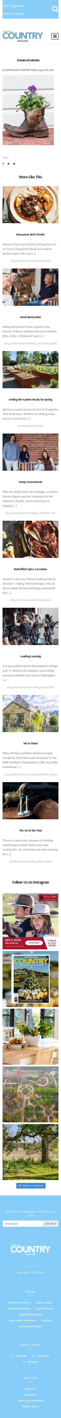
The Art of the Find (30, 830)
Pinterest (32, 1361)
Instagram (43, 1355)
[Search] (55, 9)
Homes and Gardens (30, 1314)
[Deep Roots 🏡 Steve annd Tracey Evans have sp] (30, 1152)
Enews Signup (13, 14)
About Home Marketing (22, 1320)
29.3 (13, 261)
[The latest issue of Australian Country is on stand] (30, 979)
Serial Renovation (30, 317)
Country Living (44, 1308)
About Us (30, 1388)
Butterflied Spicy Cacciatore (30, 569)
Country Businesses (19, 1302)
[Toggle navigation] (55, 36)
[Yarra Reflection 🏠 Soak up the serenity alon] (30, 1094)
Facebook (21, 1355)
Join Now (50, 1223)
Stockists (46, 1320)
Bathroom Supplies (31, 1326)
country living (47, 343)
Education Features (19, 1308)
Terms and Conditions (30, 1400)
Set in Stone (30, 743)
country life (47, 513)
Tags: (6, 157)
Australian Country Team (21, 70)
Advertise (30, 1394)
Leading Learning (30, 656)
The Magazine (13, 6)
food (47, 261)
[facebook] (3, 163)
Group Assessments (30, 482)
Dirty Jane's (44, 861)
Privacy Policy (30, 1406)
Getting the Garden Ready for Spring (30, 399)
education (47, 687)
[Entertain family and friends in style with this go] (30, 1037)
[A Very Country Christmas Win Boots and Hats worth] (30, 921)
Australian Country (29, 261)
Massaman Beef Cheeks (30, 234)
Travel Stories (44, 1302)
